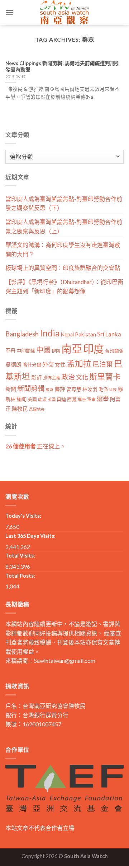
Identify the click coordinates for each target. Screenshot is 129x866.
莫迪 (61, 399)
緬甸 (21, 399)
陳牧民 (20, 409)
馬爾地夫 (37, 409)
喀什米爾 (32, 365)
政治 (68, 377)
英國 (52, 399)
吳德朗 (13, 365)
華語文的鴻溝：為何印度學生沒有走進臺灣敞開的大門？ (62, 249)
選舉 (103, 398)
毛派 (103, 389)
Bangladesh (22, 334)
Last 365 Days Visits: (30, 536)
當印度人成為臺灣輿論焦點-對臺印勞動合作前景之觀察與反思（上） (63, 226)
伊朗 (56, 351)
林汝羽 (89, 389)
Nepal (67, 334)
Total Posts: (20, 576)
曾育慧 (73, 389)
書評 (59, 389)
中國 (43, 349)
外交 (48, 364)
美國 (32, 399)
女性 (60, 364)
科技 (113, 389)
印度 (93, 348)
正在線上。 (35, 446)
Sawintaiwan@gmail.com (64, 660)
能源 (42, 399)
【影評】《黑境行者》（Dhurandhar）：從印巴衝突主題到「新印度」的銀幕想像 (64, 286)
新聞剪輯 (30, 388)
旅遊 (49, 389)
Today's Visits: (23, 516)
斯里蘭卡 (105, 376)
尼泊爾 (102, 364)
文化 (82, 377)
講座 (81, 399)
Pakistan (85, 334)
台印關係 (114, 351)
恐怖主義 (51, 378)
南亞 (71, 348)
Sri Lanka (109, 334)
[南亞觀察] (64, 12)
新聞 (10, 389)
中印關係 (25, 351)
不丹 (10, 351)
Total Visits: (20, 556)
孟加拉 (79, 363)
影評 (36, 377)
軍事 (91, 399)
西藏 (71, 399)
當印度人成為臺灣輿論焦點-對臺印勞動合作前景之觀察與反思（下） (63, 203)
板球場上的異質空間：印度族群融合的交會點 (62, 267)
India (50, 333)
